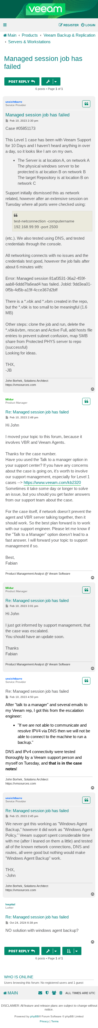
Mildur (9, 399)
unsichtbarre (13, 101)
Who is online (18, 977)
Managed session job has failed (43, 62)
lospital (10, 904)
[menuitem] (88, 25)
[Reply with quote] (86, 103)
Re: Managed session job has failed (37, 412)
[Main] (49, 9)
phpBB (34, 1016)
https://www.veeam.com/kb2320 (52, 482)
